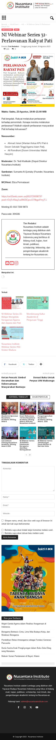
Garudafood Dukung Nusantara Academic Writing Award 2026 (9, 443)
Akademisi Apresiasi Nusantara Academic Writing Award (9, 418)
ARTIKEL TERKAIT (18, 397)
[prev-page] (26, 454)
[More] (41, 364)
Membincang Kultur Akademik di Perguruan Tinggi (36, 317)
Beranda (4, 24)
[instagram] (16, 264)
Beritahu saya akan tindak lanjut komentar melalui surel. (29, 530)
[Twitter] (31, 708)
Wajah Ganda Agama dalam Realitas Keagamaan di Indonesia (23, 625)
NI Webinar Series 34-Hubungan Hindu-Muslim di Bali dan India (45, 443)
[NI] (28, 7)
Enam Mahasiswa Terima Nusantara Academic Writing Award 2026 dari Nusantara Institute (28, 419)
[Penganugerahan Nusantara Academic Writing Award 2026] (46, 408)
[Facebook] (19, 708)
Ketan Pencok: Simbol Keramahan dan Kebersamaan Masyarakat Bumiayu (13, 382)
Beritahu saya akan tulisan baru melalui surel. (24, 533)
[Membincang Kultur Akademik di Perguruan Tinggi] (38, 302)
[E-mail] (7, 264)
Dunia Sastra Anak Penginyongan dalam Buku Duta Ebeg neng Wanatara (26, 649)
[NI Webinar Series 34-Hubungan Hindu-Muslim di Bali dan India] (46, 433)
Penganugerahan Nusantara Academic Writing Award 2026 (45, 418)
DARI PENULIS (40, 397)
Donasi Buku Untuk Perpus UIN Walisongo (42, 379)
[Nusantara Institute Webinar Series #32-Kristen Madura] (12, 333)
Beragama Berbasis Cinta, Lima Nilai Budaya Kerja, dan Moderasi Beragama (25, 633)
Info (22, 24)
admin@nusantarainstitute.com (34, 701)
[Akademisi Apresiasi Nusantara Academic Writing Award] (9, 408)
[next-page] (29, 454)
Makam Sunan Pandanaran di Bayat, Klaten (20, 656)
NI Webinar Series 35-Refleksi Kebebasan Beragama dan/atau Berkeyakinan (27, 445)
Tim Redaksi (13, 46)
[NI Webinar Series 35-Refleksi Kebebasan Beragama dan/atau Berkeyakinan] (28, 433)
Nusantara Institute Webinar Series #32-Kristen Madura (11, 347)
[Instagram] (25, 708)
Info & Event (14, 24)
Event (4, 413)
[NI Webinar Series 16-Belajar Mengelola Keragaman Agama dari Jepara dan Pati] (12, 302)
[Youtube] (12, 264)
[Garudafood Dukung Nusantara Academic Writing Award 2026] (9, 433)
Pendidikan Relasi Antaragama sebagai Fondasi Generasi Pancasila (26, 641)
